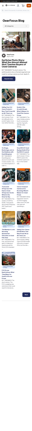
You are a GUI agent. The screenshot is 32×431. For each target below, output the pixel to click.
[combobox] (16, 10)
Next (26, 295)
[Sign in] (18, 5)
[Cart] (23, 5)
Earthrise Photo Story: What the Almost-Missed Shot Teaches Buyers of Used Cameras (14, 63)
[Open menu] (3, 6)
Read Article (8, 79)
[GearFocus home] (10, 5)
